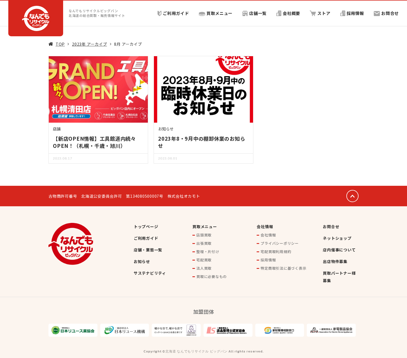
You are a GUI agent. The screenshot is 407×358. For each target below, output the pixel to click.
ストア (323, 13)
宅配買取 (204, 259)
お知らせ (166, 129)
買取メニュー (220, 13)
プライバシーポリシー (280, 243)
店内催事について (339, 250)
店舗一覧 (258, 13)
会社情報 (265, 226)
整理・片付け (207, 251)
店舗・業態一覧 (148, 250)
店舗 (57, 129)
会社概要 (291, 13)
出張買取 (204, 243)
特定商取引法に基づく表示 (283, 268)
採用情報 (355, 13)
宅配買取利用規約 (276, 251)
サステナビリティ (150, 273)
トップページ (146, 226)
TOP (60, 44)
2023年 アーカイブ (89, 44)
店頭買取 (204, 235)
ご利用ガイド (176, 13)
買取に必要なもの (211, 276)
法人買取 (204, 268)
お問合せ (390, 13)
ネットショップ (337, 238)
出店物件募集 (335, 261)
